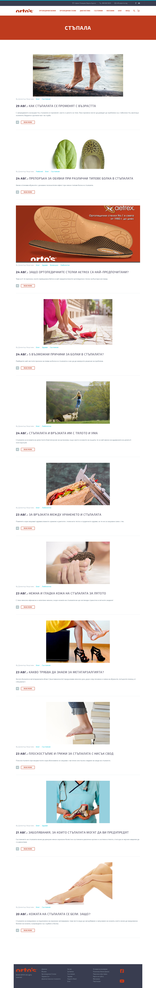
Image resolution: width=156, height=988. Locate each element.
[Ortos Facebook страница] (122, 971)
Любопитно (65, 265)
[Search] (134, 10)
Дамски (44, 969)
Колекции (54, 265)
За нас (69, 969)
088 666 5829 (106, 3)
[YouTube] (139, 3)
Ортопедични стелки (68, 11)
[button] (17, 122)
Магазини (96, 979)
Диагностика (85, 11)
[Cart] (139, 10)
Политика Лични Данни (101, 971)
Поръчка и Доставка (100, 974)
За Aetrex (70, 971)
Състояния (98, 11)
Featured (39, 171)
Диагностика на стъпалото (51, 979)
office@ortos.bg (122, 3)
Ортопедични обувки (47, 11)
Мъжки (44, 971)
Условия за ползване (100, 969)
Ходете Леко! (72, 979)
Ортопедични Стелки (49, 974)
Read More (28, 122)
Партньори (97, 981)
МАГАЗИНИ (110, 11)
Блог (120, 11)
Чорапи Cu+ (45, 976)
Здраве (45, 265)
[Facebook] (135, 3)
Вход (128, 11)
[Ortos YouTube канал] (122, 981)
